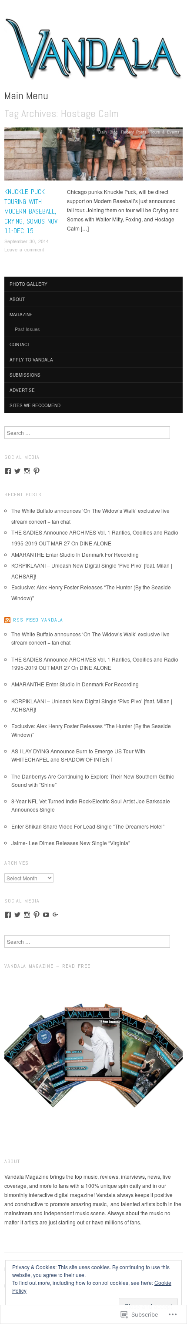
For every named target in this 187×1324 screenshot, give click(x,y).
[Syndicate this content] (7, 619)
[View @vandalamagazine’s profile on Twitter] (17, 471)
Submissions (25, 375)
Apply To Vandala (31, 360)
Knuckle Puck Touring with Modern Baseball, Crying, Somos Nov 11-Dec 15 (30, 211)
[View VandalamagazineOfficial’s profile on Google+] (55, 914)
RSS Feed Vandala (38, 619)
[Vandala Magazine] (93, 52)
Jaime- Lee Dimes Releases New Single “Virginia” (70, 842)
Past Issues (27, 328)
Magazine (21, 314)
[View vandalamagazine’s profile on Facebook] (7, 471)
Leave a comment (24, 249)
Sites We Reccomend (35, 405)
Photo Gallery (28, 284)
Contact (20, 344)
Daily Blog (107, 132)
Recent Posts (134, 132)
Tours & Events (165, 132)
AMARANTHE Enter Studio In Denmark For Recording (75, 554)
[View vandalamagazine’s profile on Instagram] (26, 471)
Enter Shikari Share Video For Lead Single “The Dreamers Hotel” (87, 826)
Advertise (22, 390)
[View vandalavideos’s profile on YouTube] (46, 914)
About (17, 299)
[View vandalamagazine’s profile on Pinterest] (36, 471)
